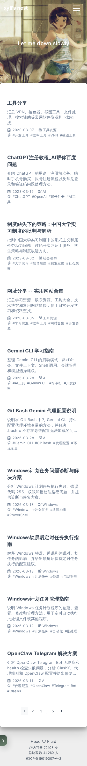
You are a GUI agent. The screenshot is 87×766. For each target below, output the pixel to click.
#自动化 (56, 631)
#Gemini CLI (37, 383)
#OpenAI (39, 196)
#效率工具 (38, 135)
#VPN (53, 135)
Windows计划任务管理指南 (38, 599)
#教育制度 (38, 263)
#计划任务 (40, 510)
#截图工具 (68, 135)
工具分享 (17, 103)
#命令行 (55, 383)
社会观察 (50, 258)
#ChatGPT (21, 196)
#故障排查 (58, 510)
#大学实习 (21, 263)
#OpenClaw (40, 686)
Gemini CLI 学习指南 (30, 351)
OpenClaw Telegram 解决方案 (42, 653)
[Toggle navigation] (76, 8)
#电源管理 (69, 576)
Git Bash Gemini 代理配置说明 (41, 411)
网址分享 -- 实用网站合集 (35, 291)
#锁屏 (54, 576)
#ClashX (14, 691)
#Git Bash (43, 443)
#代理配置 (61, 443)
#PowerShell (18, 515)
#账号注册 (57, 196)
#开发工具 (21, 135)
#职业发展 (56, 263)
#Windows (22, 510)
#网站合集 (56, 323)
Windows (50, 504)
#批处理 (71, 631)
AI (44, 191)
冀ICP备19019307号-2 (43, 758)
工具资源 (50, 130)
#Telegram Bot (64, 686)
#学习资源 (21, 323)
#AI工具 (19, 383)
